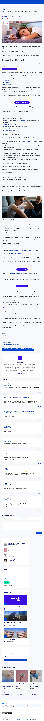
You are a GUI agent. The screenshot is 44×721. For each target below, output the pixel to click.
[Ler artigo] (5, 544)
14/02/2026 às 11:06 (7, 499)
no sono (14, 124)
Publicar (39, 533)
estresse (35, 313)
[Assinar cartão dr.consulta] (9, 69)
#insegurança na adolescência (26, 348)
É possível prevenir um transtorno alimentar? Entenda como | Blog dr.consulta (19, 397)
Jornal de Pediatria (7, 342)
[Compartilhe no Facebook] (2, 19)
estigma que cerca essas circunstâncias (26, 188)
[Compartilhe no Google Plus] (7, 19)
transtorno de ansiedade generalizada (10, 78)
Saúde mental (4, 9)
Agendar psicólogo (22, 269)
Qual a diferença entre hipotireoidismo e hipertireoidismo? (35, 685)
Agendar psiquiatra (22, 285)
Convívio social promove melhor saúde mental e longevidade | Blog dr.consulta (19, 411)
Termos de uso (28, 719)
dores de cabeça (21, 120)
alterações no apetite (7, 124)
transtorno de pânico (7, 84)
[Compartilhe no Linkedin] (9, 19)
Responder (39, 392)
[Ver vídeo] (15, 600)
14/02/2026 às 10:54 (7, 469)
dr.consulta (6, 16)
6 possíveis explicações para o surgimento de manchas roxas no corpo (7, 685)
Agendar (15, 659)
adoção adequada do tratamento (13, 273)
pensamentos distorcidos (16, 253)
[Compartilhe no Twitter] (3, 19)
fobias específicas (6, 82)
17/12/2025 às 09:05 (7, 427)
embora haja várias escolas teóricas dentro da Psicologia (20, 250)
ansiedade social (6, 80)
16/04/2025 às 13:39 (7, 412)
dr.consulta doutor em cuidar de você (12, 606)
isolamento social (6, 126)
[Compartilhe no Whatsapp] (5, 19)
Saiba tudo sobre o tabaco (9, 639)
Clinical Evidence (6, 340)
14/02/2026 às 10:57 (7, 484)
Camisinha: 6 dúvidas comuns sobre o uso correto (17, 548)
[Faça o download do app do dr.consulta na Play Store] (4, 713)
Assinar (6, 582)
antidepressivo (33, 255)
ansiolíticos (26, 255)
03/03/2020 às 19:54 (7, 385)
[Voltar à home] (5, 703)
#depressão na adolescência (17, 348)
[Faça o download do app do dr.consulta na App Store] (9, 713)
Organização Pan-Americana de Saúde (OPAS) (12, 344)
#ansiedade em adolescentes (7, 348)
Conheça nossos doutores (20, 373)
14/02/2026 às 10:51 (7, 441)
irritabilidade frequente (8, 116)
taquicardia (32, 128)
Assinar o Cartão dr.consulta (22, 102)
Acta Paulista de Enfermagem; (9, 335)
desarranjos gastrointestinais (9, 130)
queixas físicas (9, 128)
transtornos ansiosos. (26, 141)
